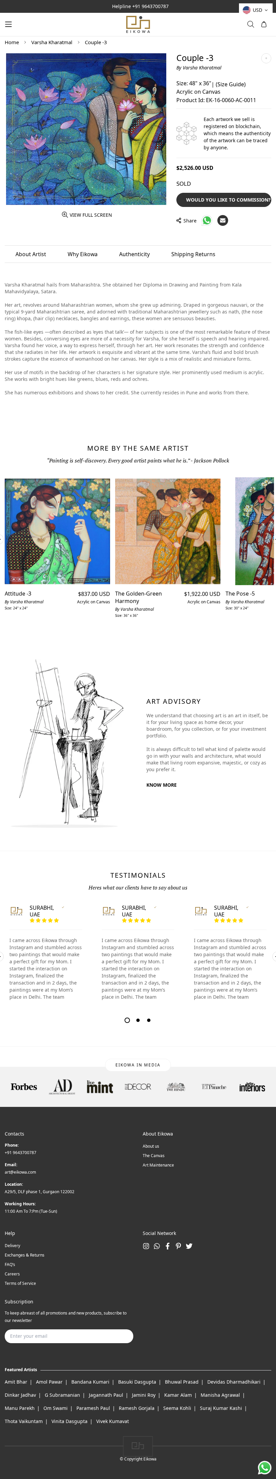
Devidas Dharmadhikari (234, 1382)
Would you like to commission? (228, 200)
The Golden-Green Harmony (138, 597)
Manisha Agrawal (220, 1395)
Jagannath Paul (106, 1395)
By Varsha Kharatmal (198, 67)
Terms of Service (20, 1283)
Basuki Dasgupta (137, 1382)
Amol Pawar (49, 1382)
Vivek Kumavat (112, 1421)
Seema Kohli (177, 1408)
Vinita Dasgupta (69, 1421)
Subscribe (117, 1336)
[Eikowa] (138, 24)
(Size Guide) (231, 84)
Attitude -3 (18, 593)
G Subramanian (62, 1395)
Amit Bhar (16, 1382)
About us (151, 1146)
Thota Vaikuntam (24, 1421)
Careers (12, 1274)
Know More (161, 785)
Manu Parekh (20, 1408)
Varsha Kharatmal (51, 42)
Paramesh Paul (93, 1408)
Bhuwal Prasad (182, 1382)
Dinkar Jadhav (20, 1395)
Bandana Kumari (90, 1382)
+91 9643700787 (150, 6)
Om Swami (55, 1408)
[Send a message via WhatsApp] (265, 1468)
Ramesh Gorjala (136, 1408)
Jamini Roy (144, 1395)
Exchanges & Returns (24, 1255)
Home (12, 42)
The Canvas (154, 1155)
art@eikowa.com (20, 1172)
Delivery (12, 1245)
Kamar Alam (178, 1395)
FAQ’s (10, 1264)
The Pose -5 (240, 593)
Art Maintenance (158, 1165)
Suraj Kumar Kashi (221, 1408)
